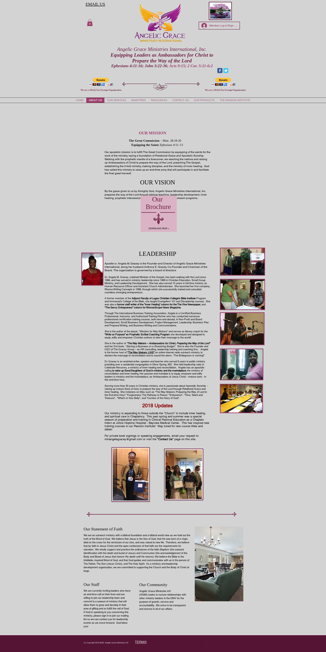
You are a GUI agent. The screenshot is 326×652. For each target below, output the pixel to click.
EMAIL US (95, 4)
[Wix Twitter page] (225, 70)
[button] (90, 22)
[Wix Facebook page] (219, 70)
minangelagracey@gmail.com (123, 439)
